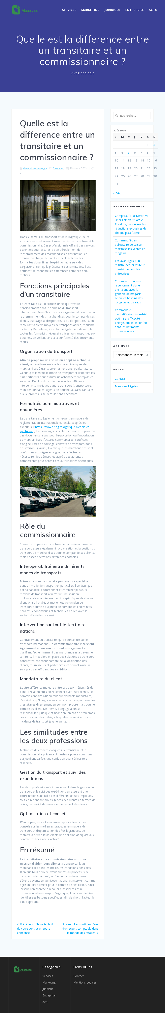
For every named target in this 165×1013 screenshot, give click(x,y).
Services (69, 10)
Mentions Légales (126, 386)
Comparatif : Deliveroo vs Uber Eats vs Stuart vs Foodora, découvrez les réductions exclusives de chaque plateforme (131, 224)
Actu (153, 10)
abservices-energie (35, 168)
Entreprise (134, 10)
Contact (120, 379)
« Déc (117, 193)
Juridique (113, 10)
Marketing (90, 10)
